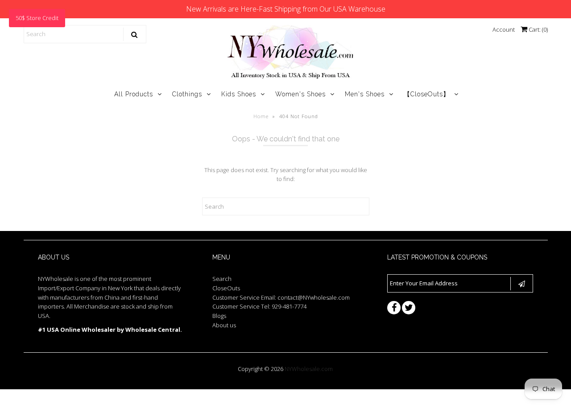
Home (261, 116)
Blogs (219, 316)
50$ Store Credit (37, 18)
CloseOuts (226, 288)
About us (224, 325)
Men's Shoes (365, 94)
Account (503, 29)
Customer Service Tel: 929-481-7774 (259, 306)
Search (222, 279)
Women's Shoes (300, 94)
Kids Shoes (238, 94)
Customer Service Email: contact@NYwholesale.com (281, 297)
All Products (133, 94)
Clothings (187, 94)
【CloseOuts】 (427, 94)
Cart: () (537, 29)
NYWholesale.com (309, 369)
